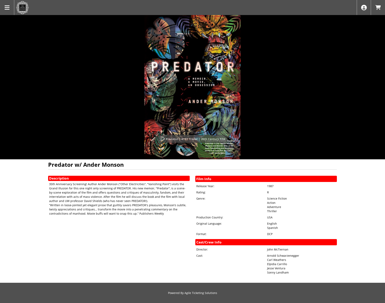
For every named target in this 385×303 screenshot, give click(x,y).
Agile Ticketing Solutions (200, 293)
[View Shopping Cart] (378, 7)
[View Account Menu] (364, 7)
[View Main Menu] (7, 7)
